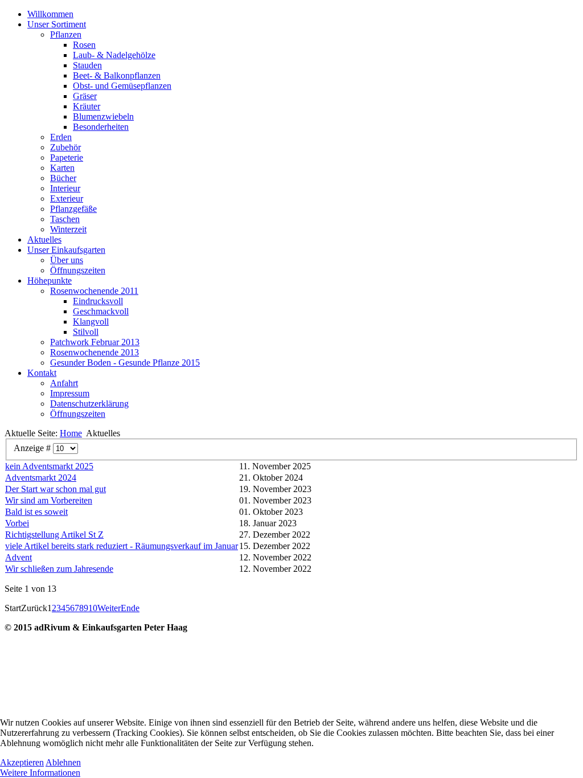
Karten (62, 168)
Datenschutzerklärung (89, 403)
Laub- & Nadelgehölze (114, 55)
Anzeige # (33, 448)
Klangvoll (91, 321)
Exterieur (66, 198)
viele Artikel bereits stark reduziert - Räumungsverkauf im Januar (121, 546)
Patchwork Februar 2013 (94, 342)
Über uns (66, 260)
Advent (18, 557)
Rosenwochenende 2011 (94, 291)
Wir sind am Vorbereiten (48, 500)
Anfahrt (64, 383)
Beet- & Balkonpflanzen (117, 75)
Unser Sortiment (56, 24)
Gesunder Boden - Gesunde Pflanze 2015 (125, 362)
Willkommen (50, 14)
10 (92, 608)
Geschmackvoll (101, 311)
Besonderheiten (101, 127)
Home (71, 433)
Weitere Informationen (40, 772)
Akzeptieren (22, 762)
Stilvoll (85, 332)
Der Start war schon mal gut (55, 489)
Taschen (65, 219)
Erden (61, 137)
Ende (130, 608)
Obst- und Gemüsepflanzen (122, 86)
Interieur (65, 188)
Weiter (109, 608)
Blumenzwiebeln (103, 116)
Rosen (84, 45)
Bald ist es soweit (36, 512)
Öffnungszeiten (77, 270)
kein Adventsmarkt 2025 (49, 466)
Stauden (87, 65)
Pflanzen (65, 34)
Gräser (85, 96)
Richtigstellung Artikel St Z (54, 534)
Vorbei (17, 523)
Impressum (69, 393)
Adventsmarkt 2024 (40, 477)
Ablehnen (63, 762)
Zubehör (65, 147)
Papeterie (66, 157)
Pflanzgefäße (73, 209)
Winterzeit (68, 229)
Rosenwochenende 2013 (94, 352)
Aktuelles (44, 239)
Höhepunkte (49, 280)
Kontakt (41, 373)
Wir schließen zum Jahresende (59, 569)
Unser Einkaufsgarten (66, 250)
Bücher (63, 178)
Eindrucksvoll (98, 301)
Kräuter (86, 106)
